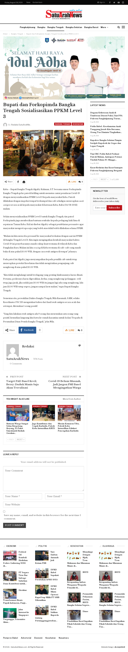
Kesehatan (78, 124)
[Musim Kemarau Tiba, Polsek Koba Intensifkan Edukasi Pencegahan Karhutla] (69, 413)
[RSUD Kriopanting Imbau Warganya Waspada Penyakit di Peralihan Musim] (74, 576)
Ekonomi (38, 638)
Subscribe (114, 207)
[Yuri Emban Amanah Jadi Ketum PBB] (42, 555)
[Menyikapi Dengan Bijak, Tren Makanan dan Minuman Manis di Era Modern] (74, 555)
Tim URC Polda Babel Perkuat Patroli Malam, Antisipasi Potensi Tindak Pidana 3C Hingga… (106, 157)
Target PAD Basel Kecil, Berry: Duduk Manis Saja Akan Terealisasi (22, 384)
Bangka (41, 27)
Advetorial (26, 638)
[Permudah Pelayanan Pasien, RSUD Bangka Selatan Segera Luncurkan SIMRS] (74, 598)
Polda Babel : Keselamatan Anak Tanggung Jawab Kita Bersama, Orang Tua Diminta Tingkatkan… (106, 129)
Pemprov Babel (10, 638)
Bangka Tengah (55, 27)
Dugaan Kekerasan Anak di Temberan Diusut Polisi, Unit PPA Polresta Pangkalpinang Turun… (106, 116)
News (28, 2)
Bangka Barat (91, 27)
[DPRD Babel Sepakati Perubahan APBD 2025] (42, 573)
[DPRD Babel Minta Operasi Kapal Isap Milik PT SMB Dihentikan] (42, 590)
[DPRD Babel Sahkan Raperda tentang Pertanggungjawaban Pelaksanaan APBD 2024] (42, 610)
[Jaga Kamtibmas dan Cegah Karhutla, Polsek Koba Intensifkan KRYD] (43, 413)
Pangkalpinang (27, 27)
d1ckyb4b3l (119, 647)
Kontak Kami (37, 2)
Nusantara (64, 638)
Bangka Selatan (74, 27)
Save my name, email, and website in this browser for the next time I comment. (42, 517)
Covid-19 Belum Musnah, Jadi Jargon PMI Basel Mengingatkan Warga (64, 384)
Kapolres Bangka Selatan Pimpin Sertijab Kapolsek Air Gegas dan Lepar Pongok (106, 143)
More (103, 27)
